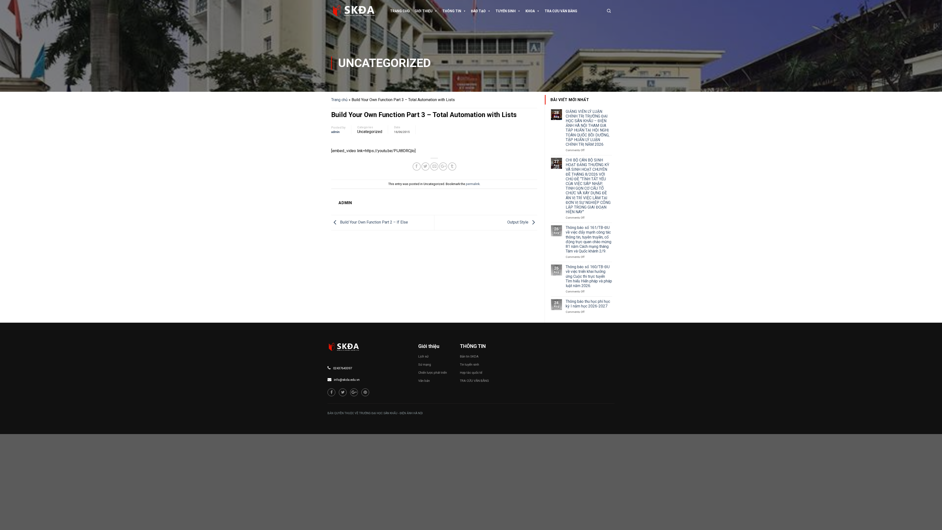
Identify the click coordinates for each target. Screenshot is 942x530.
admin (335, 132)
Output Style (518, 222)
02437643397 (342, 368)
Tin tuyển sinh (469, 364)
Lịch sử (423, 356)
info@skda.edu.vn (347, 380)
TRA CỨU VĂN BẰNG (561, 11)
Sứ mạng (424, 364)
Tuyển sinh (506, 11)
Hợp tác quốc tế (471, 372)
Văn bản (424, 381)
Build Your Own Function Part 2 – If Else (373, 222)
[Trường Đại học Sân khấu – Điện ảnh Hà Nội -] (355, 11)
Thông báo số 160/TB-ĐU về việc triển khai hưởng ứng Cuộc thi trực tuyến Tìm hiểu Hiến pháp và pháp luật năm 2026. (589, 276)
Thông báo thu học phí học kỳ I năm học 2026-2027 (588, 303)
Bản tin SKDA (469, 356)
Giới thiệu (423, 11)
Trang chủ (400, 11)
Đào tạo (478, 11)
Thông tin (451, 11)
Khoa (530, 11)
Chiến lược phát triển (432, 372)
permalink (473, 184)
